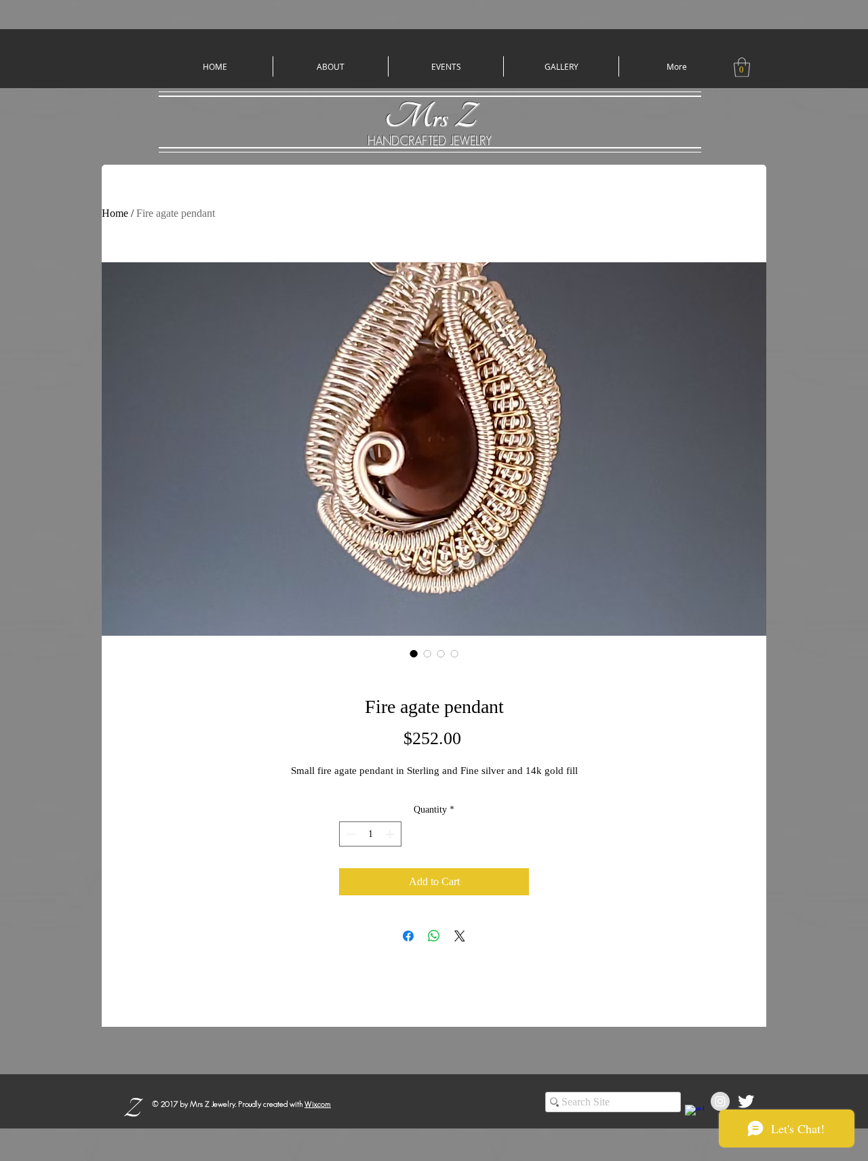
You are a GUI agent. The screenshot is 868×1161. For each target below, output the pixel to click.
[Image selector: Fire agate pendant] (413, 653)
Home (115, 213)
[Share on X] (460, 936)
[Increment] (390, 834)
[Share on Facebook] (408, 936)
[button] (742, 67)
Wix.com (317, 1103)
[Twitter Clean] (745, 1101)
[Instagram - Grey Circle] (720, 1101)
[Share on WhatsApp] (434, 936)
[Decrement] (349, 834)
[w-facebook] (694, 1114)
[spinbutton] (370, 834)
